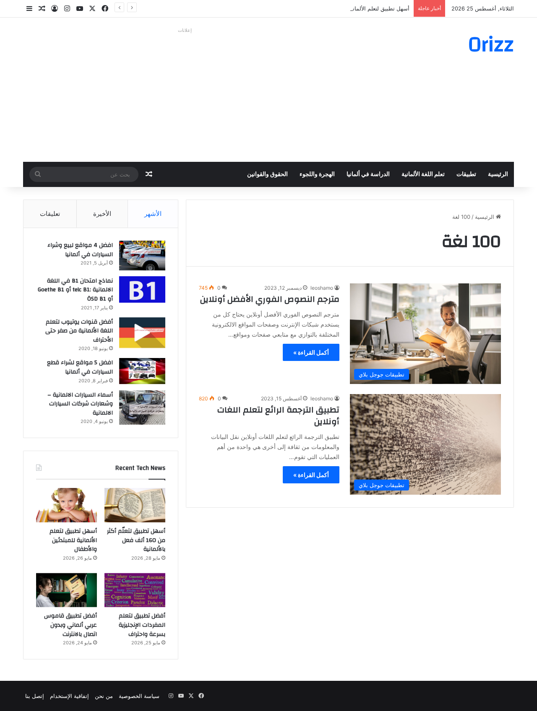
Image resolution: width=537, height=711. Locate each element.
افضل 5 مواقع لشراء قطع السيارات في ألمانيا (80, 367)
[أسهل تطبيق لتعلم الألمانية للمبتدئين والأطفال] (66, 505)
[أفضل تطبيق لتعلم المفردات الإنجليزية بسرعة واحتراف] (134, 590)
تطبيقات (466, 174)
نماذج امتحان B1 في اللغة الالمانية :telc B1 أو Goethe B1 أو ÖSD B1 (75, 289)
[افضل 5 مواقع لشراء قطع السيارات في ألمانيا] (142, 371)
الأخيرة (102, 214)
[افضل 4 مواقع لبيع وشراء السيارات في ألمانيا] (142, 255)
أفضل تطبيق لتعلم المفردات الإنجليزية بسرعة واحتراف (142, 624)
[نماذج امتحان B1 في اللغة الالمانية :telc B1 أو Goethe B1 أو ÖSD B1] (142, 289)
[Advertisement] (184, 94)
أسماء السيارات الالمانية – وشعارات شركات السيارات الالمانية (80, 403)
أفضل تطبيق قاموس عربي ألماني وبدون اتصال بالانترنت (70, 624)
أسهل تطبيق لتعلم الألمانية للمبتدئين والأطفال (357, 8)
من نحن (104, 696)
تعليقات (50, 214)
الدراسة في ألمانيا (368, 174)
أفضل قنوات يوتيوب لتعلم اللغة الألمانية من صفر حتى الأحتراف (79, 331)
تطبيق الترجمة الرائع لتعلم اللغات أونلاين (278, 415)
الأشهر (153, 214)
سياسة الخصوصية (139, 696)
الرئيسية (498, 174)
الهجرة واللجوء (317, 174)
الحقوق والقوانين (267, 174)
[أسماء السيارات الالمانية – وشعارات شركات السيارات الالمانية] (142, 407)
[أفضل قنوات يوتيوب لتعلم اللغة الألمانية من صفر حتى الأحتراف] (142, 332)
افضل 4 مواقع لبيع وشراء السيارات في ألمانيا (80, 250)
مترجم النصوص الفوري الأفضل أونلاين (269, 299)
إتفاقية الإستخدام (69, 696)
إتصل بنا (34, 696)
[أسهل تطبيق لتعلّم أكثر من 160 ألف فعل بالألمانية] (134, 505)
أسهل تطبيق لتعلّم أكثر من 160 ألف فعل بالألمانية (136, 540)
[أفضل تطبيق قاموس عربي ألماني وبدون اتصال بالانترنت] (66, 590)
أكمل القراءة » (311, 352)
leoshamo (321, 288)
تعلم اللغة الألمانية (423, 174)
